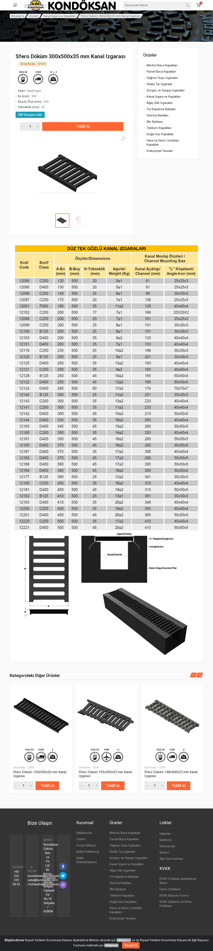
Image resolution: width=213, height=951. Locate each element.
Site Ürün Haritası (171, 859)
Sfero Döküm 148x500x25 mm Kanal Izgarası (171, 774)
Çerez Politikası (170, 889)
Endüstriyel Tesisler (160, 151)
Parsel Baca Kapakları (161, 71)
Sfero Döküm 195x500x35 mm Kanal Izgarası (105, 774)
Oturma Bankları (157, 115)
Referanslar (167, 846)
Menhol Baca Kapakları (162, 65)
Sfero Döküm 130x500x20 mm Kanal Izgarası (39, 774)
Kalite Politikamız (87, 852)
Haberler (165, 834)
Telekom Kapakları (159, 128)
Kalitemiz (166, 840)
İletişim (164, 852)
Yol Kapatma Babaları (161, 109)
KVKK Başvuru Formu (174, 895)
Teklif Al (83, 126)
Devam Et (131, 945)
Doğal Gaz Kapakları (160, 134)
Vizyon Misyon (86, 845)
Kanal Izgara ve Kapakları (59, 16)
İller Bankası (155, 122)
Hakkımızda (84, 833)
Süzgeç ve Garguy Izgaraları (166, 90)
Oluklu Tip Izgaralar (159, 84)
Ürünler (33, 16)
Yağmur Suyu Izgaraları (162, 78)
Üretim (80, 839)
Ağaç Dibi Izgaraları (160, 103)
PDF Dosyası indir (30, 114)
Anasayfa (17, 16)
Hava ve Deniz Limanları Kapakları (163, 143)
